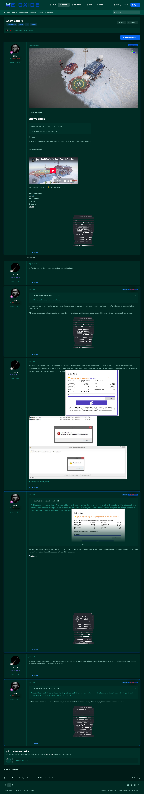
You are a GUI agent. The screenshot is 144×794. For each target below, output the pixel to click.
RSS (33, 790)
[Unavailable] (78, 447)
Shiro (15, 56)
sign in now (49, 754)
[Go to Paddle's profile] (15, 267)
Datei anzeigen (36, 112)
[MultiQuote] (29, 252)
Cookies (26, 790)
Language (8, 790)
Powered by (128, 790)
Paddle (15, 275)
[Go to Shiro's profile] (7, 30)
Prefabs (30, 30)
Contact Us (18, 790)
